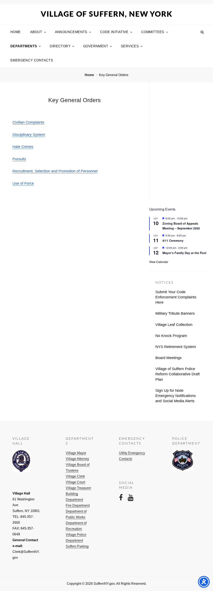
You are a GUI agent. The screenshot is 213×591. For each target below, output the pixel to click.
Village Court (75, 482)
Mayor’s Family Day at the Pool (184, 253)
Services (130, 46)
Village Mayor (76, 453)
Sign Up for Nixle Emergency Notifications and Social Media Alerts (175, 395)
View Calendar (158, 262)
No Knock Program (171, 336)
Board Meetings (168, 358)
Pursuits (19, 159)
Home (15, 32)
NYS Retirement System (175, 347)
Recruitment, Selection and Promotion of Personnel (55, 171)
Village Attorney (77, 459)
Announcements (71, 32)
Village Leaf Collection (173, 325)
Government (95, 46)
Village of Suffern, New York (106, 14)
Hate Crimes (22, 147)
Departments (23, 46)
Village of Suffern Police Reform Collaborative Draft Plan (177, 374)
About (36, 32)
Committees (152, 32)
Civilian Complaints (28, 122)
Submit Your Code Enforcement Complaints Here (175, 297)
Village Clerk (75, 476)
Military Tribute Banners (175, 313)
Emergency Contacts (31, 60)
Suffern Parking (77, 546)
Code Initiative (114, 32)
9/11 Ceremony (172, 240)
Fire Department (78, 505)
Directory (60, 46)
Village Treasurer (78, 488)
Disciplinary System (28, 135)
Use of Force (23, 183)
